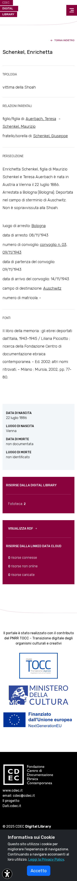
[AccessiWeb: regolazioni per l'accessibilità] (7, 874)
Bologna (38, 225)
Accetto (39, 870)
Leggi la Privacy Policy (46, 859)
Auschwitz (52, 288)
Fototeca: (17, 504)
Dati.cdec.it (12, 806)
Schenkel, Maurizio (19, 126)
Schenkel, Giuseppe (50, 136)
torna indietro (64, 40)
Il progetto (11, 801)
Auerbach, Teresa (41, 118)
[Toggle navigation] (71, 10)
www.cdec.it (13, 790)
